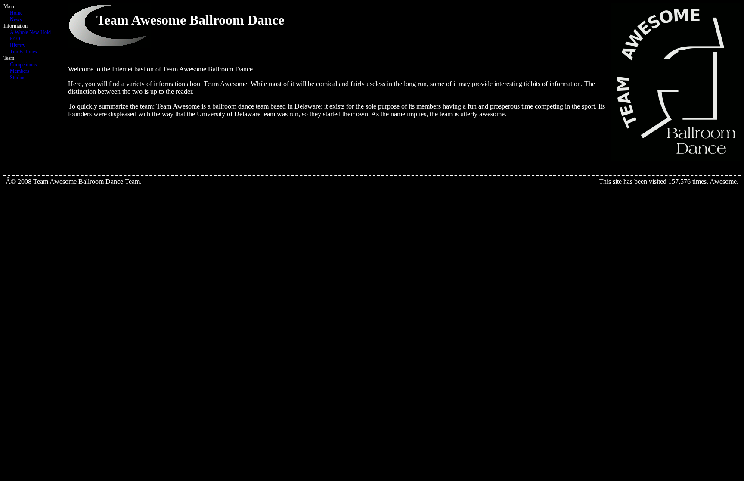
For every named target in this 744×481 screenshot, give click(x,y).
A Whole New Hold (30, 32)
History (17, 45)
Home (16, 13)
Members (19, 71)
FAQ (15, 39)
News (16, 19)
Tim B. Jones (23, 52)
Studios (17, 77)
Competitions (23, 65)
